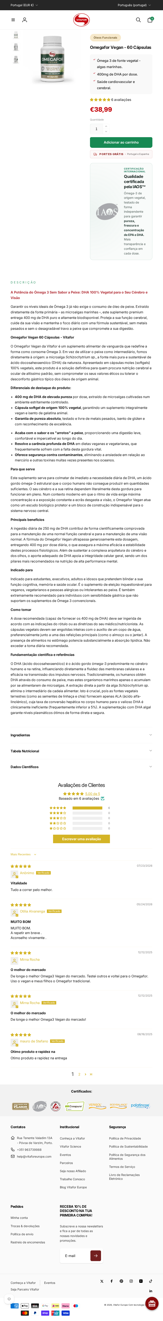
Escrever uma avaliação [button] (81, 839)
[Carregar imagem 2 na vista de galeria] (16, 47)
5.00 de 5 (92, 794)
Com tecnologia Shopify (140, 1305)
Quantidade (97, 119)
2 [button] (79, 1074)
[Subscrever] (95, 1255)
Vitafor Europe (120, 1305)
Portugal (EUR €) (22, 5)
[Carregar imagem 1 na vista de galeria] (16, 35)
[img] (21, 866)
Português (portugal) (132, 5)
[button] (13, 20)
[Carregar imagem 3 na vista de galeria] (16, 59)
